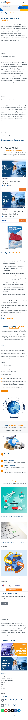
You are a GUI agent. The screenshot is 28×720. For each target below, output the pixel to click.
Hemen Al (3, 315)
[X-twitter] (12, 710)
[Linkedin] (19, 710)
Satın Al (22, 189)
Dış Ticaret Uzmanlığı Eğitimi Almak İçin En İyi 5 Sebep (12, 578)
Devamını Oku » (4, 519)
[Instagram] (9, 710)
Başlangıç (5, 178)
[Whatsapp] (2, 710)
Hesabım (3, 682)
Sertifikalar (3, 688)
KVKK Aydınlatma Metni (6, 676)
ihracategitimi (4, 716)
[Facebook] (15, 710)
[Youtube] (5, 710)
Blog (2, 684)
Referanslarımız (4, 691)
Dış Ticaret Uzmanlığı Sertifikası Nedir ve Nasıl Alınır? (12, 516)
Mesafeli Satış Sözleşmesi (6, 678)
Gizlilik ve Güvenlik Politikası (7, 680)
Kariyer (2, 686)
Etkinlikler (3, 693)
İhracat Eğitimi (8, 715)
